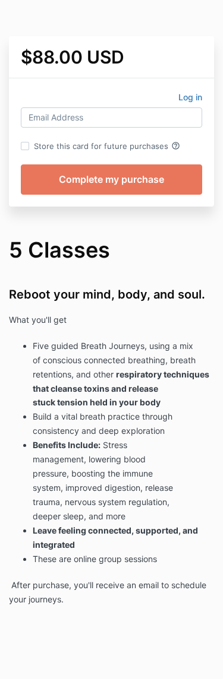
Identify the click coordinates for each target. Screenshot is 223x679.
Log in (190, 97)
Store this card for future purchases (107, 146)
